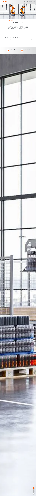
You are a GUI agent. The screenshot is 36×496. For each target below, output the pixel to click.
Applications (13, 3)
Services (18, 3)
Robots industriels (6, 20)
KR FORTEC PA (11, 20)
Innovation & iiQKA (22, 3)
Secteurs (9, 3)
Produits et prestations (4, 3)
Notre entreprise (29, 3)
